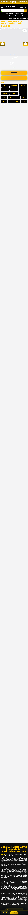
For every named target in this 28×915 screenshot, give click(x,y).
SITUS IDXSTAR (5, 896)
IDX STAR (24, 868)
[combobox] (12, 10)
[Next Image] (25, 44)
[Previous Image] (2, 44)
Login (5, 912)
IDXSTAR (3, 854)
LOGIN (14, 78)
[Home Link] (10, 6)
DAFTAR (14, 72)
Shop (2, 7)
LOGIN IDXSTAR (18, 880)
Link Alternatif (23, 912)
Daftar (14, 912)
